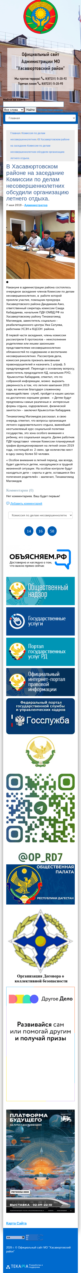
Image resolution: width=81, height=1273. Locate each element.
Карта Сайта (16, 1223)
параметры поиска (50, 109)
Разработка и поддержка (36, 1266)
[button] (7, 282)
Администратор (36, 205)
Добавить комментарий (26, 503)
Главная (15, 133)
